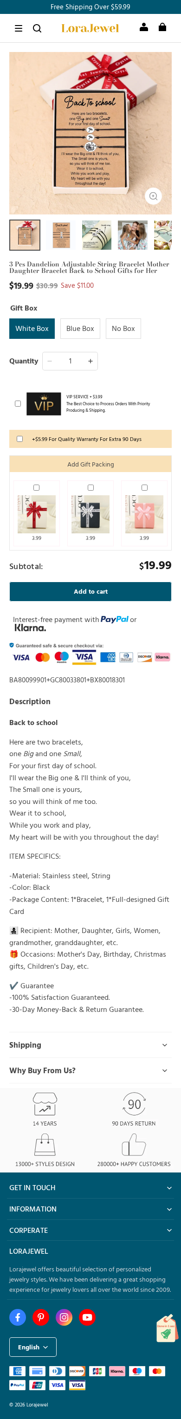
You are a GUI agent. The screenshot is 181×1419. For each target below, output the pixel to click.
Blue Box (80, 328)
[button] (18, 28)
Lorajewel (37, 1404)
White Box (32, 328)
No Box (123, 328)
